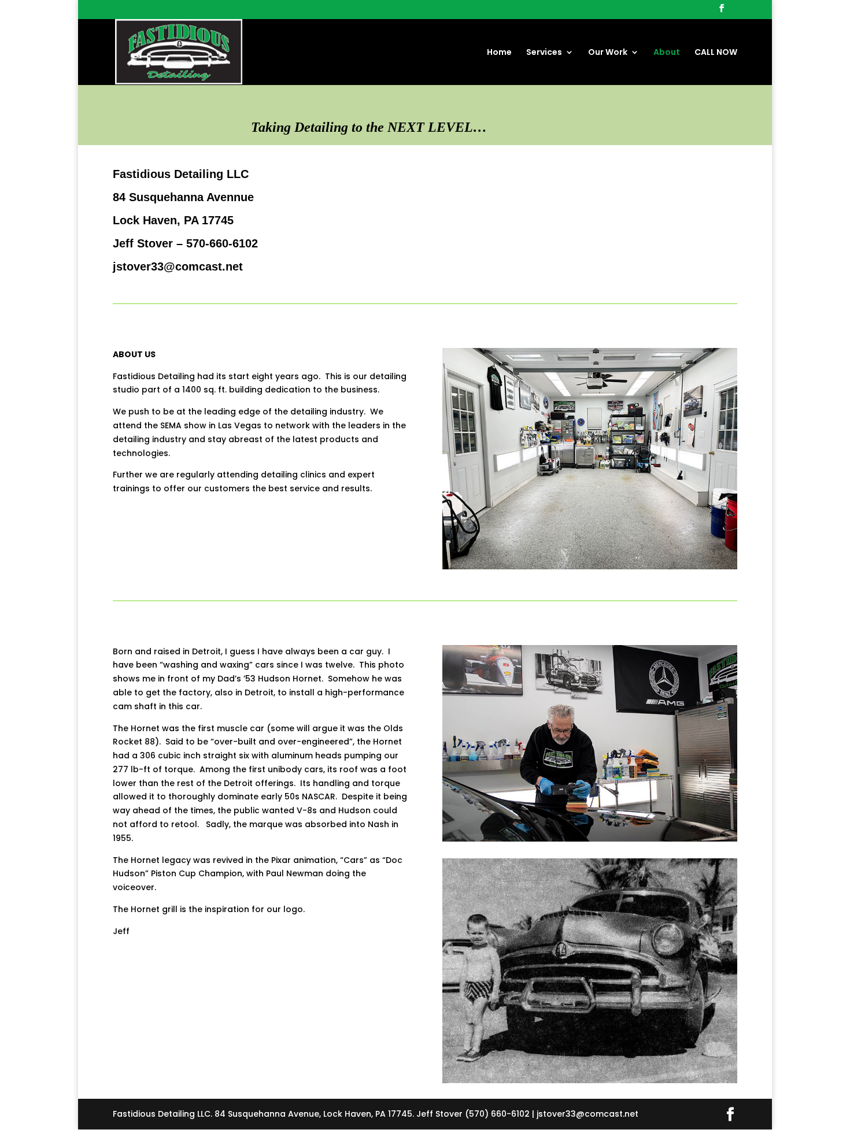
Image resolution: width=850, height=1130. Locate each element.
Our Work (607, 53)
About (666, 53)
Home (499, 53)
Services (544, 53)
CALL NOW (715, 53)
